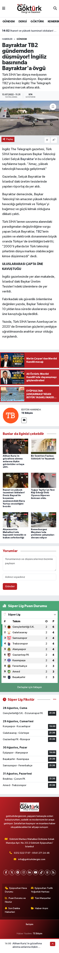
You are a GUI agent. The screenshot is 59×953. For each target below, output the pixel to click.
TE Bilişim (27, 413)
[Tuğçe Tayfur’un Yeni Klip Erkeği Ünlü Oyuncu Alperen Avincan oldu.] (43, 480)
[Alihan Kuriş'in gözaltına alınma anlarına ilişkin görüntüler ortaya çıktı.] (15, 446)
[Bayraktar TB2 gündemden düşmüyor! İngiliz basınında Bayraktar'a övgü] (29, 118)
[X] (12, 872)
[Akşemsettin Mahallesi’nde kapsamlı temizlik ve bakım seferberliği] (15, 519)
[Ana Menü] (3, 8)
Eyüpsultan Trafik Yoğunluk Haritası (42, 890)
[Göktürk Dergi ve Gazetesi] (29, 8)
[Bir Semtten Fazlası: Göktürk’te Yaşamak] (43, 446)
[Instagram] (23, 872)
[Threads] (47, 872)
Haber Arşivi (41, 908)
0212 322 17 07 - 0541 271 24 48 (31, 853)
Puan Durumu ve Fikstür (15, 900)
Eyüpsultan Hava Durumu (16, 890)
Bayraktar (27, 159)
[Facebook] (6, 872)
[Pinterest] (17, 872)
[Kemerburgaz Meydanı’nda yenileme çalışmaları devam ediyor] (43, 519)
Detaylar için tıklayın (29, 687)
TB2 (39, 231)
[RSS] (53, 872)
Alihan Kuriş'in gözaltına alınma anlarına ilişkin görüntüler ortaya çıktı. (13, 461)
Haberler (7, 39)
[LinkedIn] (29, 872)
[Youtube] (35, 872)
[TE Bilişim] (11, 415)
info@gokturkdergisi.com (31, 859)
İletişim (29, 924)
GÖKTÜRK (37, 21)
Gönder (10, 586)
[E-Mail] (24, 420)
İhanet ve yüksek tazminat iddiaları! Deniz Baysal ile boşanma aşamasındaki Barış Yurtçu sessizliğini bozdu (29, 30)
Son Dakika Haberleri (12, 910)
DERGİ (23, 21)
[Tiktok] (41, 872)
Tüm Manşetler (43, 898)
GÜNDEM (8, 21)
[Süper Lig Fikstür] (54, 699)
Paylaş (9, 139)
